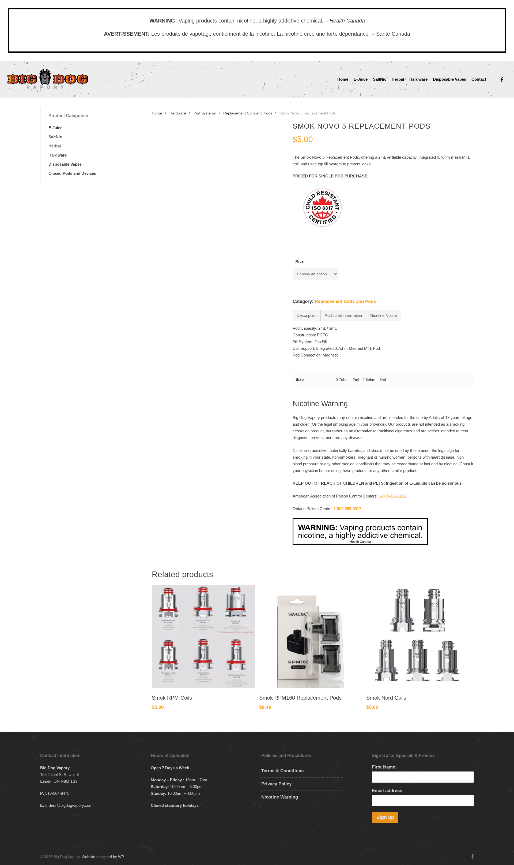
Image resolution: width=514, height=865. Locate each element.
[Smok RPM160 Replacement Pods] (310, 636)
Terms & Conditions (282, 770)
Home (157, 113)
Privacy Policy (276, 783)
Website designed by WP (103, 857)
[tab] (307, 315)
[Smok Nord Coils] (417, 636)
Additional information (343, 315)
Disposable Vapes (65, 164)
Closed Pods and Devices (72, 173)
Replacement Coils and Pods (247, 113)
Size (299, 261)
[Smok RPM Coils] (203, 636)
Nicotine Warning (279, 797)
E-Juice (55, 127)
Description (306, 315)
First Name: (384, 767)
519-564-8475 (57, 793)
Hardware (57, 155)
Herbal (54, 146)
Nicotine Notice (383, 315)
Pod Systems (205, 113)
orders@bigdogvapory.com (69, 805)
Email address (387, 790)
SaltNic (55, 137)
